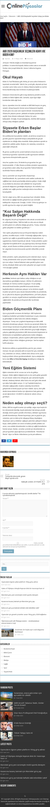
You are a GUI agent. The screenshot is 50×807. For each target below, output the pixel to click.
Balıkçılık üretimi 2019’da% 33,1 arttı (33, 482)
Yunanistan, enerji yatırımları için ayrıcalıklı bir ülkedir (28, 694)
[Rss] (25, 796)
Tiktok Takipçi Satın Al (23, 733)
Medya (6, 660)
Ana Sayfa (3, 16)
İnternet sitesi (7, 535)
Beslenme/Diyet (9, 649)
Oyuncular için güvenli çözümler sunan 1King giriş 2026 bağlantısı (23, 614)
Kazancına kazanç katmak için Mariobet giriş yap (18, 601)
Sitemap (46, 799)
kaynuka (7, 59)
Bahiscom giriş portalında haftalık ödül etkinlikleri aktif (20, 608)
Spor (5, 668)
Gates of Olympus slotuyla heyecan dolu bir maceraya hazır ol (22, 588)
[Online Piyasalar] (25, 6)
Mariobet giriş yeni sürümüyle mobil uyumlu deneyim (19, 595)
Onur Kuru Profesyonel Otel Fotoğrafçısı (30, 713)
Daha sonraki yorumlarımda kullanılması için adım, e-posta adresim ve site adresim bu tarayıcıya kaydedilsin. (23, 545)
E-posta (6, 528)
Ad (4, 520)
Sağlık (6, 664)
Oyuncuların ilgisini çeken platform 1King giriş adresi (19, 582)
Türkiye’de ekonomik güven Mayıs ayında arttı (15, 476)
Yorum (5, 498)
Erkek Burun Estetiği (22, 723)
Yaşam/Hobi (8, 672)
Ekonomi (12, 16)
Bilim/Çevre (8, 653)
